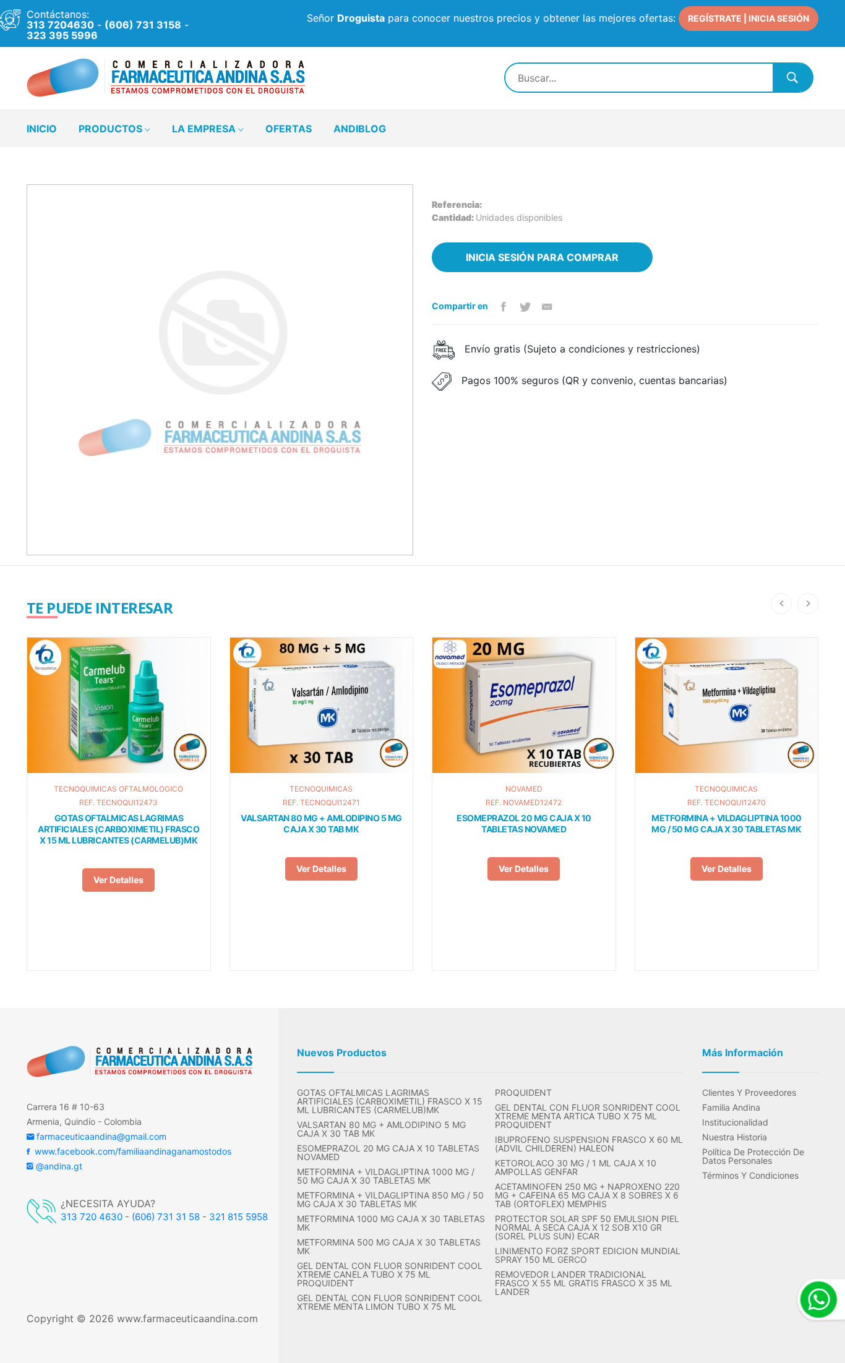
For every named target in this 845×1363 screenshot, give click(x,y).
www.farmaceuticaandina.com (186, 1318)
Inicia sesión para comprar (542, 257)
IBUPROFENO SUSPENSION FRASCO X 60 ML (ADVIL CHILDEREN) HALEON (589, 1144)
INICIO (42, 128)
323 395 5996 (62, 35)
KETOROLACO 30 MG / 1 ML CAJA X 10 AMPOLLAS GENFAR (575, 1167)
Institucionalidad (735, 1122)
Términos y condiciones (750, 1175)
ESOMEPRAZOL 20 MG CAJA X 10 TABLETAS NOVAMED (524, 823)
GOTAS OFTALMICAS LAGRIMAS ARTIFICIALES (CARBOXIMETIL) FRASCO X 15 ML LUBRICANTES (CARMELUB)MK (118, 829)
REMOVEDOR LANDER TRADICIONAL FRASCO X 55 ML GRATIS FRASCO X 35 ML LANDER (583, 1283)
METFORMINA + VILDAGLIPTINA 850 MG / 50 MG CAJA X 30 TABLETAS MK (390, 1199)
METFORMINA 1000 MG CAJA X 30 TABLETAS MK (391, 1223)
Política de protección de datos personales (753, 1156)
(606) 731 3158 (143, 25)
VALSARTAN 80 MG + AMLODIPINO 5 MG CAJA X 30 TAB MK (321, 823)
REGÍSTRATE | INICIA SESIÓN (748, 18)
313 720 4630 (91, 1217)
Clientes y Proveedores (749, 1092)
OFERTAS (288, 128)
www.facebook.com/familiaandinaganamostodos (130, 1151)
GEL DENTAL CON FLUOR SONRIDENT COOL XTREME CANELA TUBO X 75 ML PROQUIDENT (390, 1275)
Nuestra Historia (734, 1137)
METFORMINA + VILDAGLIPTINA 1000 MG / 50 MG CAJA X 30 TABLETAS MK (726, 823)
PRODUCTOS (112, 128)
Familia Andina (731, 1107)
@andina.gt (57, 1166)
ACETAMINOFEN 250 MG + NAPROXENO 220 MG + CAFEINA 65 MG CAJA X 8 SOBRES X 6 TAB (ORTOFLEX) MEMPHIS (587, 1195)
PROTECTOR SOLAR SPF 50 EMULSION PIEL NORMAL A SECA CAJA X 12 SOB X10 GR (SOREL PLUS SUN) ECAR (587, 1228)
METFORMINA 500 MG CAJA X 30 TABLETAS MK (389, 1246)
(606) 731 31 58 (166, 1217)
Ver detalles (118, 879)
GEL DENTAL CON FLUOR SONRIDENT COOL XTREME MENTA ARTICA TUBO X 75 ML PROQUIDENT (587, 1116)
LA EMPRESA (205, 128)
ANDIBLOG (359, 128)
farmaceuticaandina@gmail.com (100, 1136)
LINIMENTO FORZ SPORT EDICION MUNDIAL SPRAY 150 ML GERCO (587, 1255)
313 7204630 (60, 25)
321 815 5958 (238, 1217)
